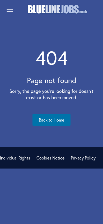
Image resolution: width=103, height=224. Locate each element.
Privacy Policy (83, 158)
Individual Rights (15, 158)
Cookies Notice (50, 158)
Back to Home (51, 120)
